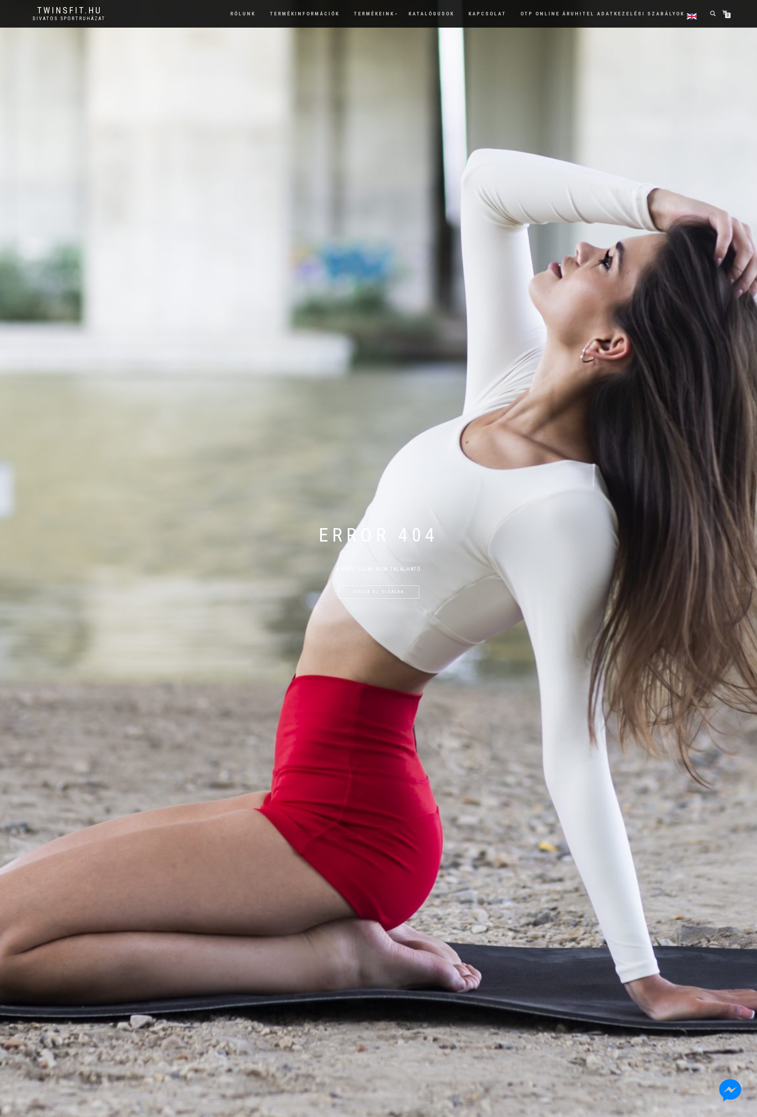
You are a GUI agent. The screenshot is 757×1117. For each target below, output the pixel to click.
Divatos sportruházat (69, 18)
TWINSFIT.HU (69, 10)
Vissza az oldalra (378, 591)
